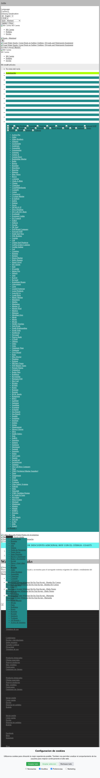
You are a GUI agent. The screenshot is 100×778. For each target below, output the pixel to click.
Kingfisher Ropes (18, 282)
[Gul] (14, 128)
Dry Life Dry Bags (19, 212)
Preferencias (58, 769)
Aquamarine (16, 150)
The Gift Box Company (21, 467)
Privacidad (10, 647)
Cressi (14, 192)
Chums (14, 183)
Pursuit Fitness (17, 368)
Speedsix (15, 440)
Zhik (14, 524)
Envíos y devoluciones (14, 640)
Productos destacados (14, 658)
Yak (13, 515)
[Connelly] (50, 126)
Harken (15, 256)
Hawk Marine (17, 258)
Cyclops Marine (18, 196)
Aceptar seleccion (49, 764)
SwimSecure (17, 462)
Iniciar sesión (11, 698)
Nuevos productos (13, 662)
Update (4, 23)
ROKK (15, 385)
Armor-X (15, 155)
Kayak (8, 108)
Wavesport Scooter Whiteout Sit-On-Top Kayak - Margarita (29, 598)
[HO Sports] (30, 128)
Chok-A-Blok (17, 181)
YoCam (15, 519)
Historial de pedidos (13, 705)
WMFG (15, 511)
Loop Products (17, 291)
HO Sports (16, 264)
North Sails (16, 330)
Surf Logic (16, 456)
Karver (14, 278)
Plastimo (15, 359)
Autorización (11, 73)
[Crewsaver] (60, 126)
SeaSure (15, 421)
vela (7, 75)
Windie (14, 508)
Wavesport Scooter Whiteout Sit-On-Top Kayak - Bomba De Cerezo (32, 585)
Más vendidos (11, 665)
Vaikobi (15, 486)
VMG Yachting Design (21, 493)
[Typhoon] (36, 130)
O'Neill (15, 339)
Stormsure (16, 447)
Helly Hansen (17, 260)
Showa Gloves (17, 429)
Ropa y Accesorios (13, 103)
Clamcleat (16, 185)
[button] (9, 537)
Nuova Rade (17, 337)
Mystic (14, 322)
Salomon (15, 403)
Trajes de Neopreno (13, 85)
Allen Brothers (17, 139)
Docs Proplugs (17, 210)
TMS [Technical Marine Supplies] (25, 471)
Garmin (15, 238)
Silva (14, 432)
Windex (15, 506)
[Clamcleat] (41, 126)
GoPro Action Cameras (21, 245)
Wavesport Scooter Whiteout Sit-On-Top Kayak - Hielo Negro (30, 591)
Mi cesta (4, 65)
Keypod (15, 280)
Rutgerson (16, 396)
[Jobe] (46, 128)
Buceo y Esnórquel (13, 98)
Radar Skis (16, 372)
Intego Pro (16, 271)
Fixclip (14, 225)
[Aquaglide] (32, 126)
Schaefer (15, 410)
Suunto (14, 458)
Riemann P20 (17, 379)
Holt (13, 267)
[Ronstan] (11, 130)
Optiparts (15, 350)
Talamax (15, 464)
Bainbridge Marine (19, 159)
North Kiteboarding (19, 328)
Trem (14, 473)
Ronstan (15, 390)
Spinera (15, 443)
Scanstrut (15, 407)
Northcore (16, 333)
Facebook (9, 733)
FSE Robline (17, 236)
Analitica (44, 769)
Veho (14, 489)
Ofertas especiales (13, 660)
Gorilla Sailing (17, 247)
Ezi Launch (16, 218)
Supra (14, 453)
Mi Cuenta (10, 30)
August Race (17, 157)
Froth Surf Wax (18, 234)
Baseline (15, 166)
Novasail (15, 335)
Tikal (14, 469)
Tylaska (15, 480)
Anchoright (16, 144)
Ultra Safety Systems (20, 484)
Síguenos (4, 742)
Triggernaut (16, 475)
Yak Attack (16, 517)
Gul (13, 249)
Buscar (17, 47)
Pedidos (9, 32)
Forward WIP (17, 232)
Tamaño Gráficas (12, 645)
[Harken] (21, 128)
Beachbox (16, 168)
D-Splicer (15, 199)
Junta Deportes (11, 94)
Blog (8, 736)
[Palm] (72, 128)
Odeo (14, 344)
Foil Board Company (20, 229)
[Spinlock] (27, 130)
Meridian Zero (17, 315)
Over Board (16, 352)
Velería (8, 80)
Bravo (14, 177)
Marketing (71, 769)
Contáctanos (10, 638)
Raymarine (16, 377)
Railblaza (15, 374)
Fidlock (15, 223)
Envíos (8, 34)
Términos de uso (12, 629)
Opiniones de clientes (14, 669)
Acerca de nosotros (18, 622)
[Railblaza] (79, 128)
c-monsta (15, 179)
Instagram (9, 738)
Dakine (15, 203)
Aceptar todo (33, 764)
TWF (14, 478)
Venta (13, 543)
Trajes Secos (10, 89)
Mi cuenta (5, 711)
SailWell (15, 401)
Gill (13, 240)
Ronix (14, 388)
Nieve (8, 117)
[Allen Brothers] (20, 126)
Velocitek (15, 491)
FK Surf (15, 227)
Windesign (16, 504)
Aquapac (15, 152)
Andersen (15, 146)
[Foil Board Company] (75, 126)
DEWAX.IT (16, 207)
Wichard (15, 502)
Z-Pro (14, 522)
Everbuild (16, 214)
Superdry (15, 451)
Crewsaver (16, 194)
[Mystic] (65, 128)
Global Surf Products (20, 243)
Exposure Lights (18, 216)
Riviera (15, 383)
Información (5, 633)
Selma (14, 425)
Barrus (14, 163)
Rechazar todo (66, 764)
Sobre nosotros (11, 642)
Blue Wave (16, 174)
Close (11, 23)
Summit (15, 449)
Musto (14, 319)
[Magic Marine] (55, 128)
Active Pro (16, 135)
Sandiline (15, 405)
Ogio (14, 346)
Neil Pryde (16, 326)
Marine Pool (16, 308)
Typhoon (15, 482)
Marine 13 (16, 306)
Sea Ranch (16, 412)
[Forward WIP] (90, 126)
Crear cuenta (11, 700)
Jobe (13, 275)
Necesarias (31, 769)
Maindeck (16, 300)
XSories (15, 513)
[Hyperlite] (39, 128)
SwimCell (16, 460)
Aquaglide (16, 148)
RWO (14, 399)
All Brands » (12, 528)
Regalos (14, 541)
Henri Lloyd (16, 262)
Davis (14, 205)
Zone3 (14, 526)
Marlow (15, 311)
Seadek (15, 416)
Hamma (15, 253)
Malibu (14, 302)
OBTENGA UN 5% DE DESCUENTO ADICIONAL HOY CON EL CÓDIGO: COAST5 (50, 545)
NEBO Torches (18, 324)
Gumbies (15, 251)
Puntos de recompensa (30, 535)
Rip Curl (15, 381)
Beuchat (15, 170)
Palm (14, 355)
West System (17, 500)
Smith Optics (17, 434)
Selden (14, 423)
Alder (14, 137)
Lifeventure (16, 284)
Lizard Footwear (18, 289)
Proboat (15, 361)
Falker (14, 221)
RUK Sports (17, 394)
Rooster (15, 392)
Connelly (15, 190)
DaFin (14, 201)
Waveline (15, 497)
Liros (14, 286)
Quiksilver (16, 370)
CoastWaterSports (19, 188)
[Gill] (9, 128)
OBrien (15, 341)
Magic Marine (17, 297)
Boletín (8, 707)
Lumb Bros (16, 295)
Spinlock (15, 445)
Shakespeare (17, 427)
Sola (13, 436)
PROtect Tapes (18, 363)
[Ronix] (87, 128)
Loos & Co (16, 293)
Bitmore (15, 172)
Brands (8, 122)
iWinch (14, 273)
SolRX (14, 438)
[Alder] (10, 126)
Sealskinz (15, 418)
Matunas (15, 313)
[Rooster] (19, 130)
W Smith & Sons (18, 495)
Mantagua (16, 304)
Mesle (14, 317)
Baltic (14, 161)
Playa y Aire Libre (13, 112)
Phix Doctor (16, 357)
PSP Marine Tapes (19, 366)
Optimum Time (18, 348)
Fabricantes (10, 667)
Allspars (15, 141)
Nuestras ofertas (7, 674)
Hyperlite (15, 269)
